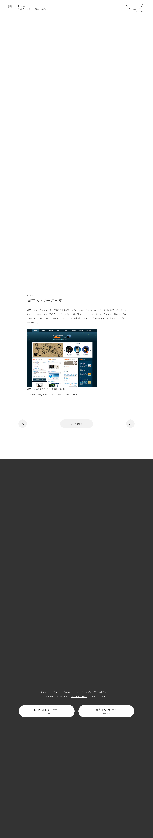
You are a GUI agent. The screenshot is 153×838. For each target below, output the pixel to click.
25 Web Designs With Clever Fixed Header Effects (52, 394)
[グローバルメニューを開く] (10, 6)
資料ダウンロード (106, 711)
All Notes (76, 423)
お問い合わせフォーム (47, 711)
